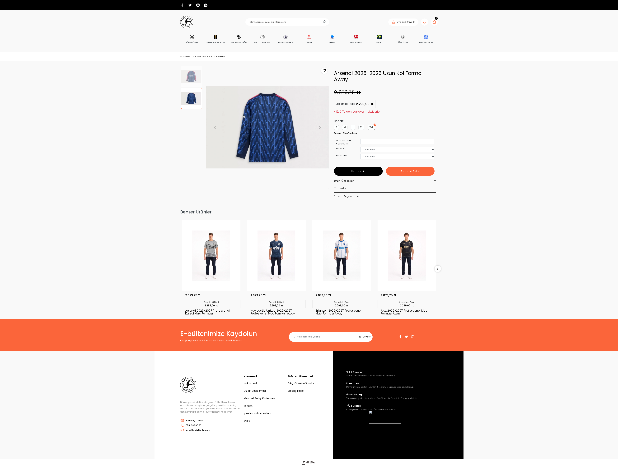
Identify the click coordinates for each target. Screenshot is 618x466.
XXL (371, 127)
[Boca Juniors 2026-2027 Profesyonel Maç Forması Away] (407, 256)
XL (361, 127)
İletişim (248, 406)
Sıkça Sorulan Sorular (301, 383)
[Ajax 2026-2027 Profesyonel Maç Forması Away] (341, 256)
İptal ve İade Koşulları (257, 413)
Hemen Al (358, 171)
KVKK (247, 421)
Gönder (366, 336)
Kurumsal (250, 376)
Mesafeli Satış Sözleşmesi (259, 398)
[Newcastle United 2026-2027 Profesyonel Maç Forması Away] (211, 256)
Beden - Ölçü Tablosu (345, 133)
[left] (180, 268)
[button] (403, 22)
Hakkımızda (251, 383)
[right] (438, 268)
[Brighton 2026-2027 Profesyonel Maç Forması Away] (276, 256)
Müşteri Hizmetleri (300, 376)
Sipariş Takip (296, 391)
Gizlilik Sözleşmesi (255, 391)
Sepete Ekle (410, 171)
